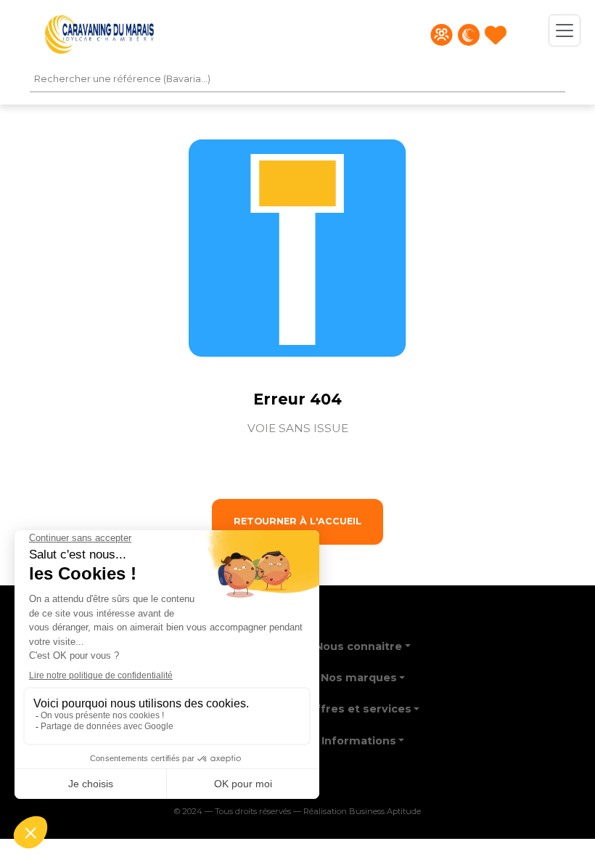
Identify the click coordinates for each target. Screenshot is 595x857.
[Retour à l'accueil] (99, 34)
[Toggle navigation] (564, 30)
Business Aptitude (385, 811)
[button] (363, 642)
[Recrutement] (441, 35)
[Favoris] (495, 35)
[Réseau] (469, 35)
